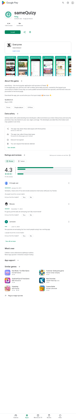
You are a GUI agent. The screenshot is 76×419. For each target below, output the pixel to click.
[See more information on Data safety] (17, 113)
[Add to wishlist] (30, 32)
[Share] (24, 32)
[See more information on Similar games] (19, 266)
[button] (10, 66)
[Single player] (19, 107)
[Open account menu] (72, 2)
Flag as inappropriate (14, 296)
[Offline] (30, 107)
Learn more (16, 51)
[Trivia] (8, 107)
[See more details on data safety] (11, 147)
